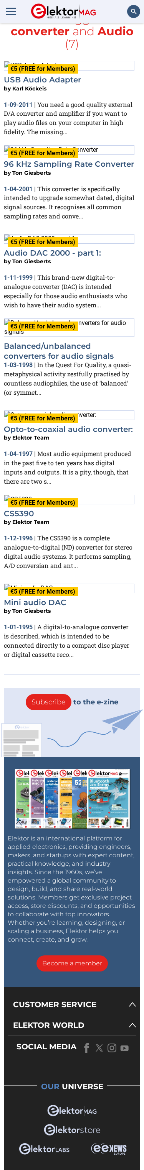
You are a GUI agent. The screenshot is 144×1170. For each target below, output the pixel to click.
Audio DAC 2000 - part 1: (52, 253)
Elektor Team (31, 437)
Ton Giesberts (31, 172)
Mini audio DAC (35, 602)
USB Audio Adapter (42, 79)
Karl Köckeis (29, 88)
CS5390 (19, 513)
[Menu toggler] (11, 11)
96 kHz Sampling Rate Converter (69, 164)
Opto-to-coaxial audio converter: (68, 429)
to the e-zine (74, 702)
